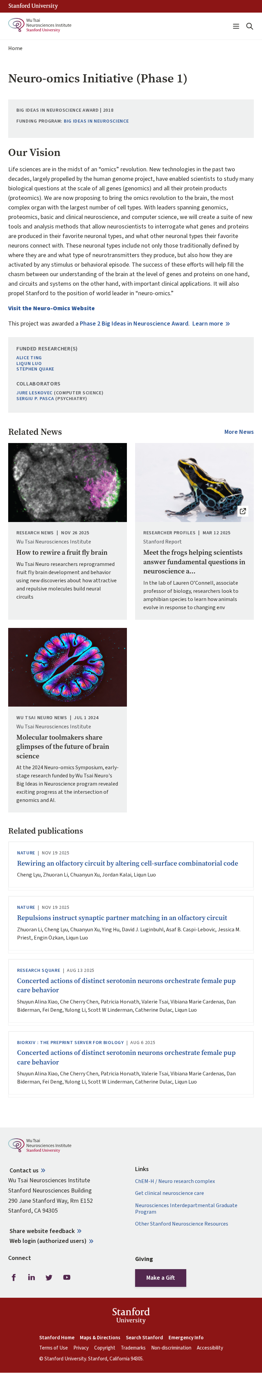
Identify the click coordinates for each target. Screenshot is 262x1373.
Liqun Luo (29, 364)
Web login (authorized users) (48, 1241)
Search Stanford (144, 1338)
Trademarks (133, 1348)
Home (15, 48)
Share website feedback (42, 1231)
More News (239, 432)
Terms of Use (53, 1348)
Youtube (66, 1277)
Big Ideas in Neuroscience (96, 121)
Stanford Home (56, 1338)
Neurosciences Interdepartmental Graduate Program (186, 1208)
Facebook (13, 1277)
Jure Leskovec (34, 393)
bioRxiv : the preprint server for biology (70, 1043)
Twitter (49, 1277)
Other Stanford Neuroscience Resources (181, 1224)
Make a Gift (160, 1278)
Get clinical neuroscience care (169, 1193)
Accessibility (210, 1348)
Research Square (38, 971)
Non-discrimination (171, 1348)
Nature (26, 853)
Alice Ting (29, 358)
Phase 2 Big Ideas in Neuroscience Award (134, 323)
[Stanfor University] (33, 6)
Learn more (207, 323)
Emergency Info (186, 1338)
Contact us (24, 1170)
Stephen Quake (35, 369)
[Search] (250, 26)
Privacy (81, 1348)
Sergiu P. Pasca (35, 399)
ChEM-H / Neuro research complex (175, 1181)
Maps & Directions (100, 1338)
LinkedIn (31, 1277)
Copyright (104, 1348)
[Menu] (236, 26)
